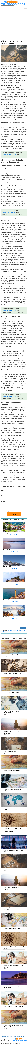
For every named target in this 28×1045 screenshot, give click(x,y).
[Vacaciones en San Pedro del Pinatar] (14, 578)
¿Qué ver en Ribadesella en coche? (13, 928)
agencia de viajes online (9, 154)
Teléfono (3, 495)
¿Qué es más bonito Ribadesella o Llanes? (12, 888)
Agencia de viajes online (6, 1036)
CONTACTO (24, 1036)
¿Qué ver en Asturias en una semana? (13, 850)
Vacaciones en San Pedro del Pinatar (11, 583)
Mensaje (3, 501)
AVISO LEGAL (16, 1036)
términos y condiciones (17, 511)
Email (2, 490)
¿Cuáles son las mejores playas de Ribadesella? (13, 986)
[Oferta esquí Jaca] (14, 562)
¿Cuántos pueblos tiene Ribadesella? (13, 770)
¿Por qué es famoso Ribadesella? (12, 869)
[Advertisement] (14, 25)
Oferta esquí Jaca (7, 566)
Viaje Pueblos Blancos (8, 549)
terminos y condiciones (13, 630)
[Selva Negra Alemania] (14, 528)
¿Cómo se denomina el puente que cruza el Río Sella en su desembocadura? (13, 829)
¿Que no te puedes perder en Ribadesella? (11, 711)
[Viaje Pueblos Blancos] (14, 544)
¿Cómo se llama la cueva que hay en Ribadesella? (13, 1026)
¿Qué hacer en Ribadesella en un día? (13, 673)
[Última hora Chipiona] (14, 595)
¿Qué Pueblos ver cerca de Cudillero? (13, 1006)
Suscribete (23, 628)
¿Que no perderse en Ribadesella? (13, 789)
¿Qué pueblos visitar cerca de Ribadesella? (11, 732)
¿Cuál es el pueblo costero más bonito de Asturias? (13, 908)
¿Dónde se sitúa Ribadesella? (11, 655)
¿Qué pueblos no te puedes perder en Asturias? (13, 966)
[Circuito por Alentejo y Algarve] (14, 613)
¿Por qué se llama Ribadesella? (12, 692)
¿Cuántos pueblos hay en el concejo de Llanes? (14, 808)
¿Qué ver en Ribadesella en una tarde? (14, 947)
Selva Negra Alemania (8, 533)
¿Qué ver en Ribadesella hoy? (11, 751)
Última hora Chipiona (7, 599)
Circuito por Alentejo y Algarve (9, 616)
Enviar (14, 514)
